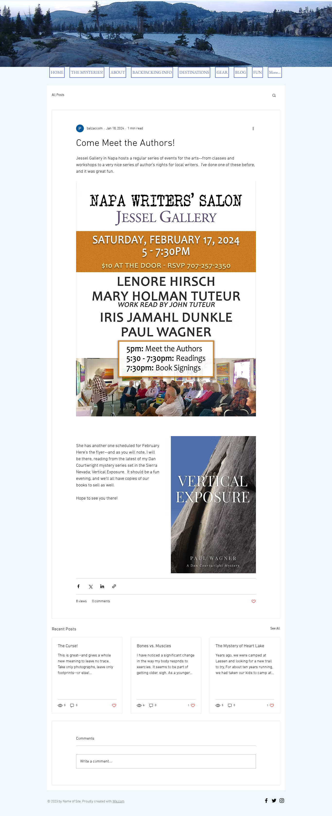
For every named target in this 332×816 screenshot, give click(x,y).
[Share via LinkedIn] (102, 586)
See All (275, 629)
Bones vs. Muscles (154, 646)
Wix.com (118, 801)
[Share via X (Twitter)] (90, 586)
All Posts (58, 95)
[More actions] (253, 128)
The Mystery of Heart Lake (240, 646)
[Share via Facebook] (78, 586)
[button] (274, 95)
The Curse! (68, 646)
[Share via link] (114, 586)
